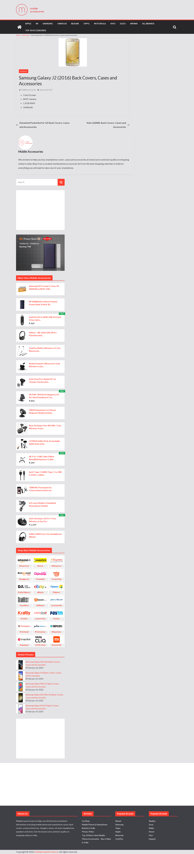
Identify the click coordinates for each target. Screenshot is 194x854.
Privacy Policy (88, 831)
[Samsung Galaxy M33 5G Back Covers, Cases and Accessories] (20, 686)
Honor (151, 831)
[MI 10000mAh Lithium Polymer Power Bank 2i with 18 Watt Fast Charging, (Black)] (22, 304)
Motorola (100, 23)
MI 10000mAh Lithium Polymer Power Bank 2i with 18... (43, 303)
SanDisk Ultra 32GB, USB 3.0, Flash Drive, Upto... (45, 318)
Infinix (134, 23)
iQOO (123, 23)
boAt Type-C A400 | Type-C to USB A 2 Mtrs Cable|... (45, 473)
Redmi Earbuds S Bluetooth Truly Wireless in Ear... (44, 365)
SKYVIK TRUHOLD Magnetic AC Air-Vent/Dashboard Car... (44, 396)
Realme (75, 23)
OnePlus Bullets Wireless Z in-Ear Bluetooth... (45, 349)
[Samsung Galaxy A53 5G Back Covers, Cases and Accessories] (20, 708)
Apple (28, 23)
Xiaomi (118, 821)
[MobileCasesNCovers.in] (19, 27)
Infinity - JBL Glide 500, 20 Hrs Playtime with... (43, 334)
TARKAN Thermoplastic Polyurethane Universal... (40, 489)
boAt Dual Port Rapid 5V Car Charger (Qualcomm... (42, 380)
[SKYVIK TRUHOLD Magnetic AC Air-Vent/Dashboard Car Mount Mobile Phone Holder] (22, 397)
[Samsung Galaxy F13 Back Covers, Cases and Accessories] (20, 675)
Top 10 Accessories (35, 30)
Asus (151, 824)
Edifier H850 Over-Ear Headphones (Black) (45, 535)
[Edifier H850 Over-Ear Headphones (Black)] (22, 536)
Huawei (152, 839)
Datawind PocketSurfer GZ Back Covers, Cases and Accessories (44, 124)
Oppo (86, 23)
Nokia (151, 828)
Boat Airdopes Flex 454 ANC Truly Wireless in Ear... (45, 427)
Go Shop (86, 821)
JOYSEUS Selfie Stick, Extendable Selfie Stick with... (44, 442)
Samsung (48, 23)
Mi (37, 23)
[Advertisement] (40, 210)
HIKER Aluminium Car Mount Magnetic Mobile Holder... (42, 411)
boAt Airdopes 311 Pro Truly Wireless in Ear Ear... (42, 520)
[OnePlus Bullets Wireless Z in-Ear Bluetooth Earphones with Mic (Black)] (22, 351)
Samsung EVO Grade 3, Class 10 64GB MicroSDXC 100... (44, 287)
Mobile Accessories (28, 90)
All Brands (148, 23)
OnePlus (62, 23)
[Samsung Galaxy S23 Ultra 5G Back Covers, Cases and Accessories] (20, 697)
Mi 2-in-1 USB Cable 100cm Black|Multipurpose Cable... (42, 458)
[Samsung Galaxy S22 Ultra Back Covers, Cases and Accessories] (20, 664)
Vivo (112, 23)
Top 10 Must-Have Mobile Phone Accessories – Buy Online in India (96, 839)
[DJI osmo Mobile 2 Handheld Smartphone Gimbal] (22, 505)
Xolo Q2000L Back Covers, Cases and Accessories (106, 124)
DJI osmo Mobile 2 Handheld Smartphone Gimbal (42, 504)
